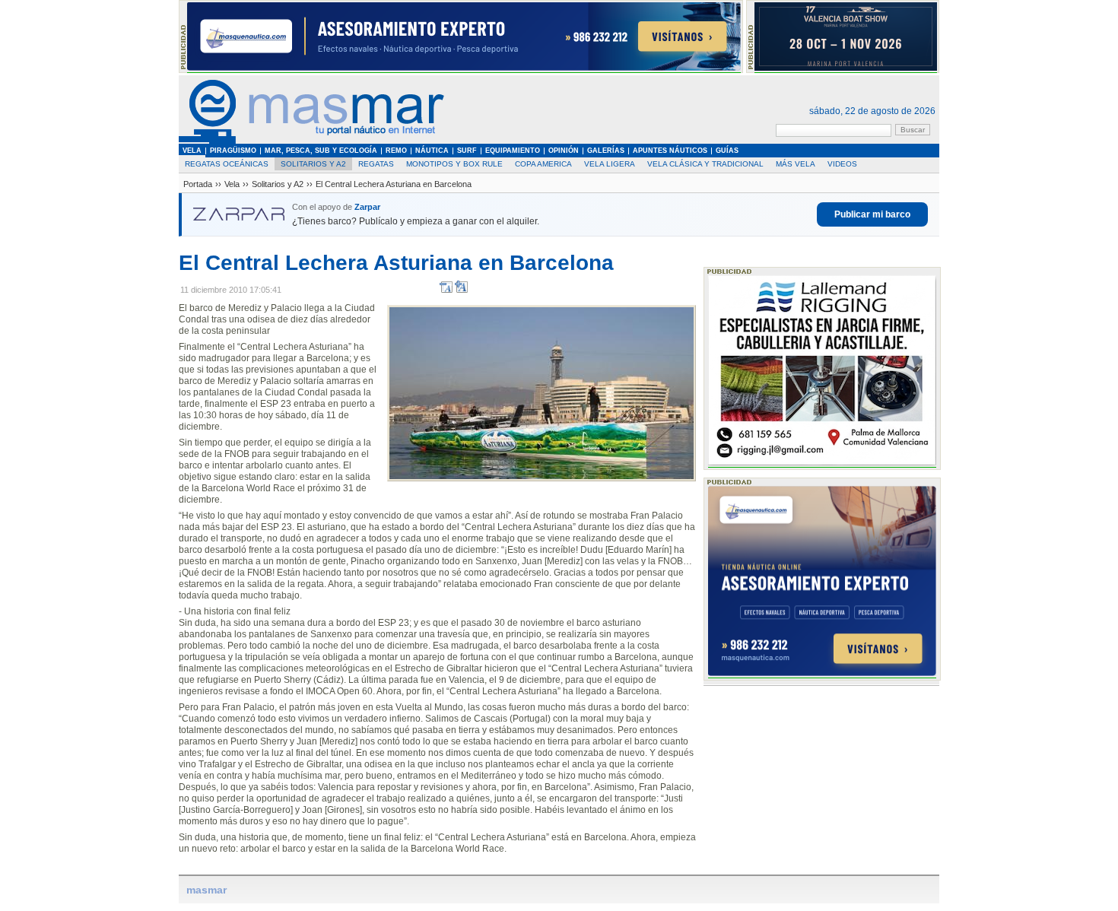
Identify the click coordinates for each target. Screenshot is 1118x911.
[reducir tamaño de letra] (446, 290)
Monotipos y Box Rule (454, 164)
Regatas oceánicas (226, 164)
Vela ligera (609, 164)
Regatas (376, 164)
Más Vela (795, 164)
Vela (232, 184)
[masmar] (312, 141)
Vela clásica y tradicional (705, 164)
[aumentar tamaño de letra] (461, 290)
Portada (197, 184)
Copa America (543, 164)
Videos (842, 164)
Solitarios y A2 (313, 164)
